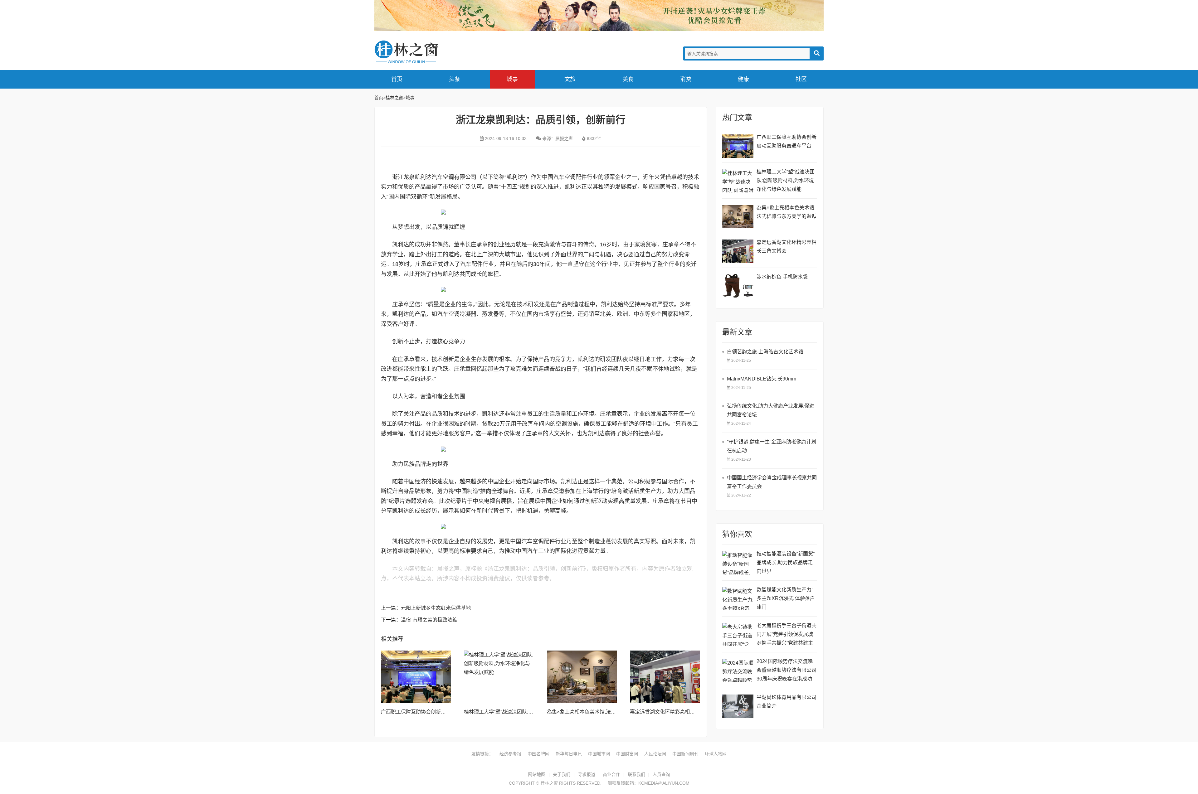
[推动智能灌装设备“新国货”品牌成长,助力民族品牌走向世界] (737, 562)
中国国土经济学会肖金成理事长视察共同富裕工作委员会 (772, 482)
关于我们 (561, 774)
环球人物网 (716, 753)
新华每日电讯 (569, 753)
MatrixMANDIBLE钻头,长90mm (761, 378)
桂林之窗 (421, 52)
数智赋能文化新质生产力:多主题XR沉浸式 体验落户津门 (786, 598)
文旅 (570, 79)
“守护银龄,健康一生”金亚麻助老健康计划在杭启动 (771, 446)
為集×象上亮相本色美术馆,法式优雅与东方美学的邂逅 (606, 711)
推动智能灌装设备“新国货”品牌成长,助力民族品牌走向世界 (786, 562)
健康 (743, 79)
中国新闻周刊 (685, 753)
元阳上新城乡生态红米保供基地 (436, 608)
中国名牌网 (538, 753)
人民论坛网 (655, 753)
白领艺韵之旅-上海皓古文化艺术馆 (765, 351)
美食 (628, 79)
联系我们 (636, 774)
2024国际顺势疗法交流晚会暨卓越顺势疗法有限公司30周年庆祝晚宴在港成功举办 (786, 671)
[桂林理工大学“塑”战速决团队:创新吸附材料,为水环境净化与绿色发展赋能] (499, 677)
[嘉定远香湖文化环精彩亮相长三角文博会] (665, 677)
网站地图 (536, 774)
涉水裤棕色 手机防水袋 (782, 276)
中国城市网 (599, 753)
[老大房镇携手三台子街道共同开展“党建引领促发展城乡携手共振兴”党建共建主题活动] (737, 634)
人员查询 (661, 774)
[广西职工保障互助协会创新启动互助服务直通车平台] (416, 677)
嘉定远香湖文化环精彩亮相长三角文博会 (675, 711)
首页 (396, 79)
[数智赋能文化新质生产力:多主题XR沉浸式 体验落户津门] (737, 598)
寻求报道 (586, 774)
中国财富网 (627, 753)
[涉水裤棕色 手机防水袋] (737, 286)
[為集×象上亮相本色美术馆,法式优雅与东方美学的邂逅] (582, 677)
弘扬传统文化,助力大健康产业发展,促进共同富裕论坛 (770, 410)
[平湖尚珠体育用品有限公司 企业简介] (737, 706)
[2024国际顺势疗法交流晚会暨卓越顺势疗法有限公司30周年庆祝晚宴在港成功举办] (737, 670)
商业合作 (611, 774)
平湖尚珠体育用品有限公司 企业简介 (786, 702)
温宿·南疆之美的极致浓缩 (429, 619)
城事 (512, 79)
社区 (801, 79)
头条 (454, 79)
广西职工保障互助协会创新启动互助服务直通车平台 (438, 711)
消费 (685, 79)
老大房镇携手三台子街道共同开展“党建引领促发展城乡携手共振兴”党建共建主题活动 (786, 635)
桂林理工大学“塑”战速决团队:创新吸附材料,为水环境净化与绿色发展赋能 (786, 180)
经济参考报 (510, 753)
